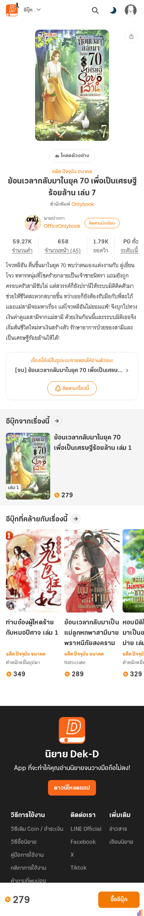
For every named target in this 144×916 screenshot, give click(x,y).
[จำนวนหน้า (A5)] (66, 245)
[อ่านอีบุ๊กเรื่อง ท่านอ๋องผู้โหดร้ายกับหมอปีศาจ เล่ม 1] (33, 571)
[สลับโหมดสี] (113, 10)
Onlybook (83, 204)
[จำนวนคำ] (25, 245)
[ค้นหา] (95, 10)
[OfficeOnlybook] (33, 223)
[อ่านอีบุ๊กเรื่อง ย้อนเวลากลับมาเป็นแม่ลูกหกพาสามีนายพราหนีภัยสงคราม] (92, 571)
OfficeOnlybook (62, 226)
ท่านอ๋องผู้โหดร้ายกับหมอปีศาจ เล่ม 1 (32, 628)
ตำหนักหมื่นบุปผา (23, 662)
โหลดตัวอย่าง (75, 156)
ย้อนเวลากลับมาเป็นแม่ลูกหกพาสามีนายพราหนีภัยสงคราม (91, 633)
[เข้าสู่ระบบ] (130, 10)
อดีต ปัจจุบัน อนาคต (72, 172)
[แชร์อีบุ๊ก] (131, 36)
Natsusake (74, 662)
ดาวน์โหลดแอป (72, 788)
